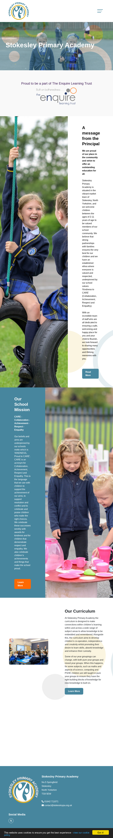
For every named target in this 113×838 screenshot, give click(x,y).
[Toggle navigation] (100, 11)
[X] (11, 820)
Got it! (100, 832)
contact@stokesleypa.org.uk (58, 805)
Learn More (21, 584)
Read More (88, 373)
